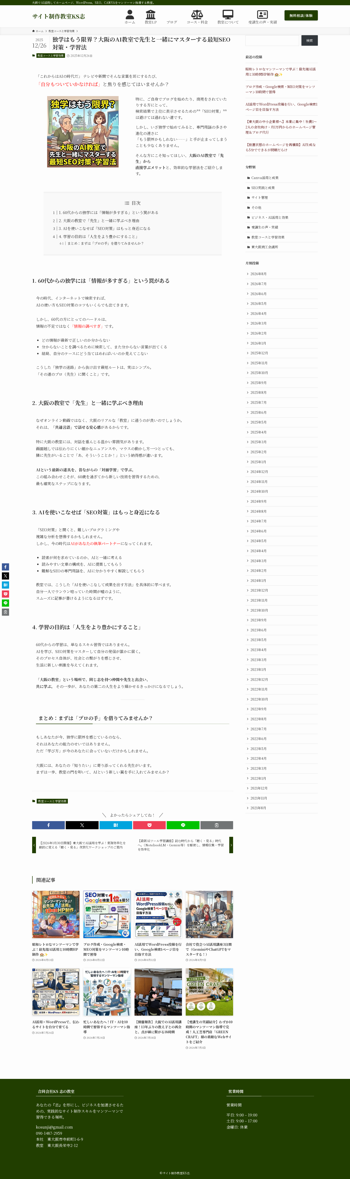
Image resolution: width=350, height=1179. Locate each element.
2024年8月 (258, 511)
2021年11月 (258, 798)
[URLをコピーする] (216, 825)
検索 (309, 40)
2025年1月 (258, 461)
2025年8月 (258, 392)
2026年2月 (258, 333)
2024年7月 (258, 521)
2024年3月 (258, 560)
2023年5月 (258, 639)
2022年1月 (258, 778)
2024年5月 (258, 540)
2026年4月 (258, 313)
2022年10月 (259, 699)
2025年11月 (259, 363)
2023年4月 (258, 649)
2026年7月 (258, 283)
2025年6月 (258, 412)
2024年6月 (258, 531)
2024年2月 (258, 570)
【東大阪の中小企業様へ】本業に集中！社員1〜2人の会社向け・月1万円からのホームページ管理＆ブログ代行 (281, 127)
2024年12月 (259, 471)
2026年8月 (258, 273)
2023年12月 (259, 590)
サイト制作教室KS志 (58, 16)
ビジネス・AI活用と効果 (269, 217)
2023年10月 (259, 610)
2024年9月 (258, 501)
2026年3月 (258, 323)
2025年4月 (258, 432)
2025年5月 (258, 422)
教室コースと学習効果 (51, 55)
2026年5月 (258, 303)
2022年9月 (258, 708)
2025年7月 (258, 402)
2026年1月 (258, 343)
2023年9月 (258, 620)
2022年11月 (259, 689)
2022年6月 (258, 738)
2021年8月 (258, 807)
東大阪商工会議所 (264, 246)
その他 (256, 207)
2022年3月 (258, 768)
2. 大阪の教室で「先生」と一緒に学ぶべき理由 (99, 220)
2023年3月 (258, 659)
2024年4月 (258, 550)
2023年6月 (258, 630)
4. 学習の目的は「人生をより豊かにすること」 (99, 236)
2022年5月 (258, 748)
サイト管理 (259, 197)
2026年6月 (258, 293)
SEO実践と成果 (263, 187)
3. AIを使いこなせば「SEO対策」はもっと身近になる (105, 228)
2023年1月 (258, 669)
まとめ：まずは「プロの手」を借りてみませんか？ (105, 243)
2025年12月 (259, 353)
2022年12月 (259, 679)
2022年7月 (258, 728)
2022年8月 (258, 718)
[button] (48, 825)
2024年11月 (259, 481)
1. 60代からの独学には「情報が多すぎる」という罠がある (109, 212)
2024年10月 (259, 491)
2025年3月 (258, 441)
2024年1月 (258, 580)
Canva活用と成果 (265, 177)
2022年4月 (258, 758)
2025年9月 (258, 382)
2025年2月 (258, 451)
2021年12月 (259, 788)
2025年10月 (259, 372)
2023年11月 (259, 600)
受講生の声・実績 (264, 227)
